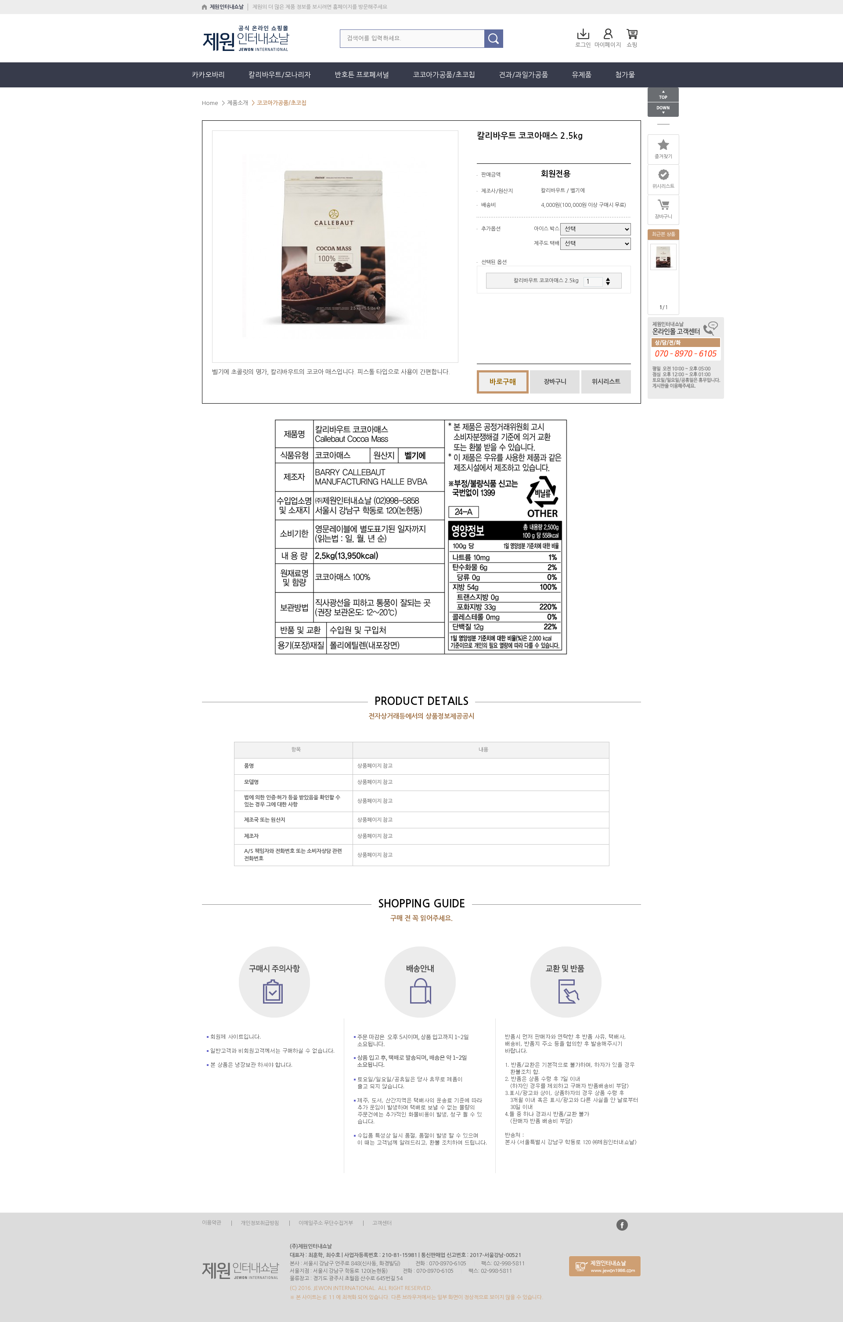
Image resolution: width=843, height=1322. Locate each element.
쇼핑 (632, 45)
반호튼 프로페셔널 (362, 74)
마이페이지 (607, 45)
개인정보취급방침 (260, 1223)
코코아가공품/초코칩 (444, 74)
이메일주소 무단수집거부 (326, 1223)
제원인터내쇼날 (227, 7)
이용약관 (211, 1223)
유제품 (581, 74)
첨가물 (625, 74)
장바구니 (663, 216)
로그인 (583, 45)
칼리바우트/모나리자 (280, 74)
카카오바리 (208, 74)
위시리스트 (606, 382)
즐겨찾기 (663, 156)
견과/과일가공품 (523, 74)
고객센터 (382, 1223)
